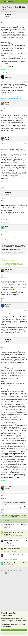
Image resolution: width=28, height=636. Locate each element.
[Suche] (26, 1)
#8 (26, 310)
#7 (26, 275)
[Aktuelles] (24, 1)
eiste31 (5, 564)
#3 (26, 108)
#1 (26, 20)
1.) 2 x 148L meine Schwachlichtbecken (9, 260)
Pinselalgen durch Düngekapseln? (14, 563)
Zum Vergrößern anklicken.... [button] (14, 254)
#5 (26, 198)
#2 (26, 81)
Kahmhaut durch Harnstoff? (13, 548)
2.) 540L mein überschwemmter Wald (9, 262)
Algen (9, 527)
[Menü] (1, 1)
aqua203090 (6, 543)
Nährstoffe (10, 550)
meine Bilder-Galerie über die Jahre (9, 266)
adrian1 (5, 550)
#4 (26, 143)
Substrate (10, 558)
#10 (26, 492)
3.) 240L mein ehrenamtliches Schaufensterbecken (12, 263)
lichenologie (6, 535)
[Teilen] (24, 20)
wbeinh (5, 527)
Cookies (17, 618)
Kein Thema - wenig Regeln (16, 535)
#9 (26, 345)
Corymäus (4, 11)
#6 (26, 232)
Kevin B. (5, 558)
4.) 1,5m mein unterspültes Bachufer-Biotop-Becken (12, 264)
